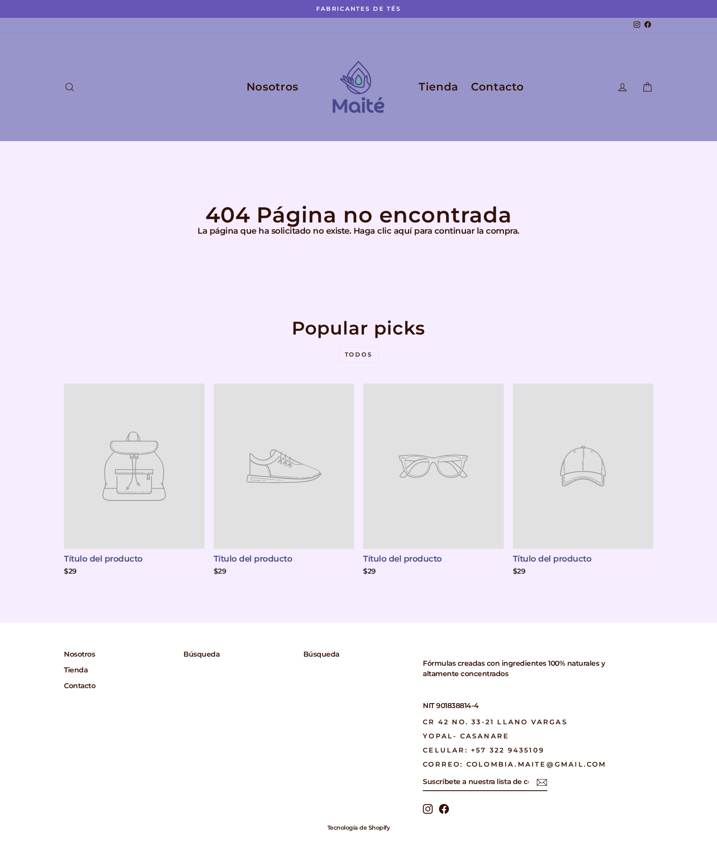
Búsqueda (201, 654)
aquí (403, 231)
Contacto (497, 86)
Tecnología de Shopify (358, 827)
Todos (359, 354)
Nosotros (272, 86)
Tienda (438, 86)
